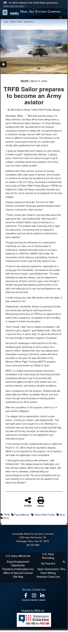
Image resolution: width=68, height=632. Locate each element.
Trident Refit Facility (44, 514)
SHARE (28, 505)
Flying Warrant (21, 514)
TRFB (6, 514)
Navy (62, 514)
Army (6, 518)
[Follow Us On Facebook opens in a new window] (26, 596)
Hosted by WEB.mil (32, 610)
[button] (15, 6)
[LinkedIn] (42, 596)
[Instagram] (34, 596)
